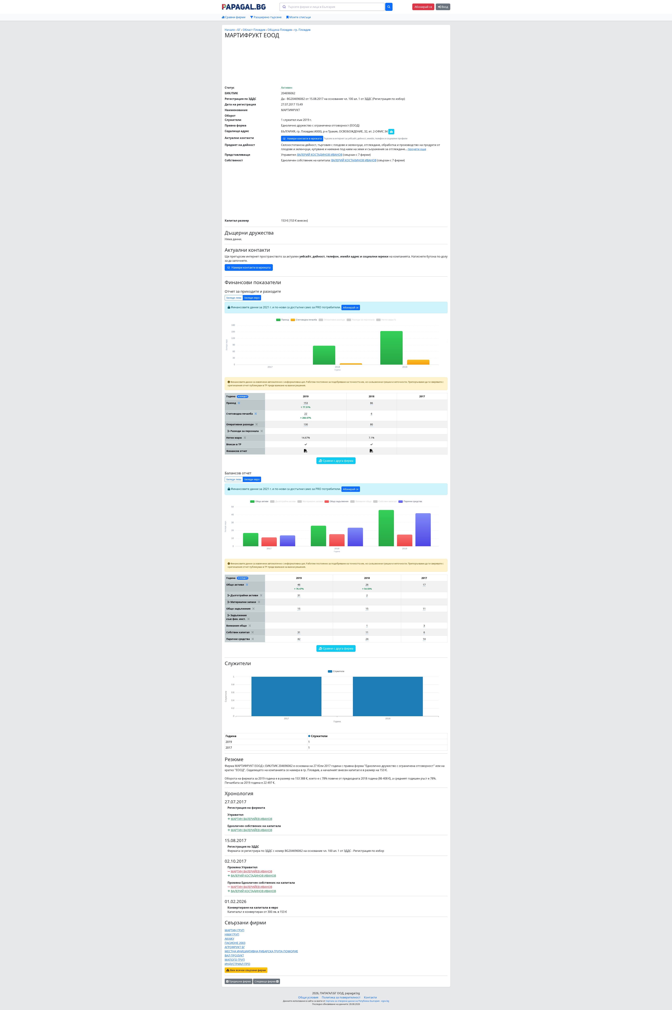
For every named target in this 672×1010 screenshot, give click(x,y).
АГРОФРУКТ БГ (235, 947)
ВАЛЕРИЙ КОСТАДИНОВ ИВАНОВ (319, 155)
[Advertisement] (336, 62)
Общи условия (308, 997)
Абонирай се (423, 7)
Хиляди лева (233, 297)
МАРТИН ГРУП (234, 930)
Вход (444, 7)
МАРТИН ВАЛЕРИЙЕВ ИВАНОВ (251, 819)
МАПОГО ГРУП (235, 960)
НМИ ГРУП (232, 934)
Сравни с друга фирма (337, 461)
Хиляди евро (252, 297)
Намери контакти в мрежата (304, 138)
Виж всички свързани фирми (247, 970)
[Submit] (284, 7)
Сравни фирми (234, 17)
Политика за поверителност (341, 997)
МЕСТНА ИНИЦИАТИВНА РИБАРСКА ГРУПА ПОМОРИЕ (261, 951)
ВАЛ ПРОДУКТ (234, 955)
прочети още (417, 149)
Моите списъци (300, 17)
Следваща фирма (265, 981)
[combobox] (332, 7)
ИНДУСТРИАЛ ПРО (237, 964)
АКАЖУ (229, 939)
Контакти (370, 997)
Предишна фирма (239, 981)
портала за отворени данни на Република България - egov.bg (357, 1000)
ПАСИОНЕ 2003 (235, 943)
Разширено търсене (267, 17)
